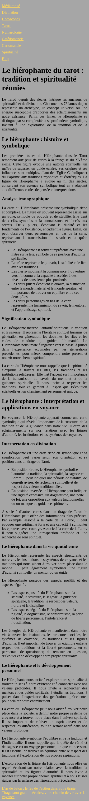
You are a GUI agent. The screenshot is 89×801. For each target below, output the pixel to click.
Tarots (6, 26)
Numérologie (12, 32)
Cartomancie (11, 45)
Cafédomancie (12, 39)
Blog (5, 59)
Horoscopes (11, 19)
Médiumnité (11, 6)
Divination (10, 12)
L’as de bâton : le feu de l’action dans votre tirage (38, 788)
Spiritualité (10, 52)
